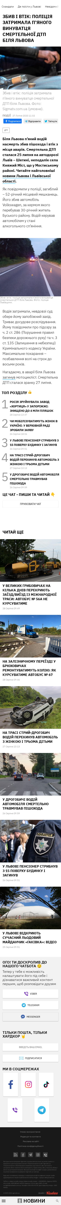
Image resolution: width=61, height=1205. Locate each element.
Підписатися (33, 1058)
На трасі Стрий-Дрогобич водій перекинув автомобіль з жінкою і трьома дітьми (34, 459)
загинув (9, 377)
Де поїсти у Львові (29, 6)
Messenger (33, 1016)
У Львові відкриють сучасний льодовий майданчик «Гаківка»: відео (30, 937)
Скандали (8, 6)
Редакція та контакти (30, 1136)
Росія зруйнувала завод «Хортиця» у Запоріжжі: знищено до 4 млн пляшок (31, 406)
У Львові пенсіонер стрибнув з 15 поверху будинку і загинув (30, 870)
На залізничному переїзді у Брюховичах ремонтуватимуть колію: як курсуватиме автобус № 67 (29, 668)
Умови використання (30, 1131)
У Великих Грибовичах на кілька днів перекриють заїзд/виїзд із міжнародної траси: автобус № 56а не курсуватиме (30, 594)
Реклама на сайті (31, 1141)
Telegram (33, 1005)
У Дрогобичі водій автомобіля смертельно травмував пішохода (34, 479)
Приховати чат (30, 504)
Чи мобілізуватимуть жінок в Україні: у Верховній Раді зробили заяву (33, 425)
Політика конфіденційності (30, 1146)
